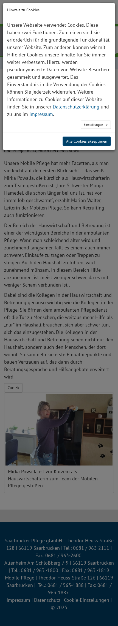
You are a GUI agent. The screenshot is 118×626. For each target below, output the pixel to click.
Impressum (41, 114)
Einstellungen (94, 125)
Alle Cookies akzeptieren (86, 141)
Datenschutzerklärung (76, 107)
